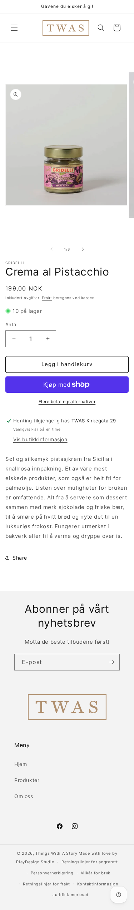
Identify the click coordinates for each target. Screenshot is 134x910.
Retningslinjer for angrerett (89, 861)
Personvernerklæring (52, 872)
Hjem (20, 764)
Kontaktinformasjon (97, 883)
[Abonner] (111, 662)
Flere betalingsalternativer (67, 401)
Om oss (23, 796)
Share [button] (20, 558)
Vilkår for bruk (96, 872)
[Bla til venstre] (51, 249)
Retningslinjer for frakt (46, 883)
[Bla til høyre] (83, 249)
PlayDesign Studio (35, 861)
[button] (14, 28)
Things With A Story (56, 853)
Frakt (47, 297)
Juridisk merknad (70, 894)
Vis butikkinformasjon (40, 439)
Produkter (26, 780)
